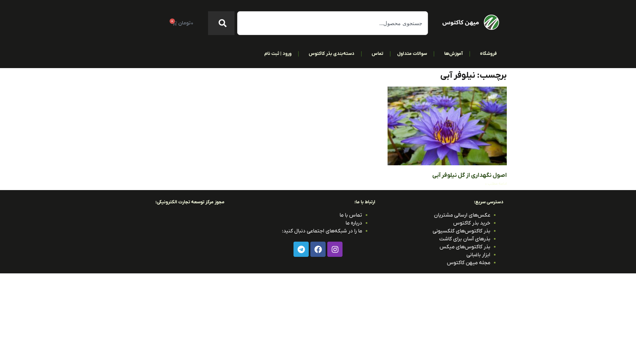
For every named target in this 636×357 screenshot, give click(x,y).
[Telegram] (301, 249)
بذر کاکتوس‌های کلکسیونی (461, 231)
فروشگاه (488, 54)
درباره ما (353, 223)
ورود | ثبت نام (278, 54)
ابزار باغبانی (478, 255)
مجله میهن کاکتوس (468, 262)
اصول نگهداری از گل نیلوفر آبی (469, 175)
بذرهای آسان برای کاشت (464, 239)
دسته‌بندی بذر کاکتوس (331, 54)
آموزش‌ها (453, 54)
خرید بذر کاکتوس (471, 223)
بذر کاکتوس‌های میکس (465, 247)
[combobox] (332, 23)
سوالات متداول (412, 54)
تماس (377, 54)
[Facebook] (318, 249)
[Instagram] (335, 249)
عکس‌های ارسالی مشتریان (462, 215)
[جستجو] (221, 23)
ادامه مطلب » (496, 183)
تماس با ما (351, 215)
